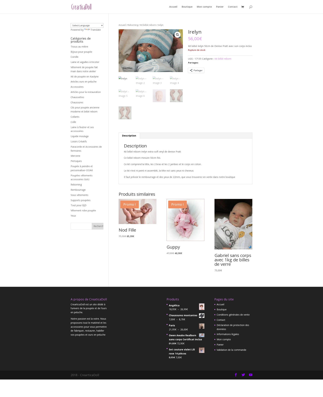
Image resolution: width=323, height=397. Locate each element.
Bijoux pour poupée (81, 51)
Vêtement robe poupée (83, 210)
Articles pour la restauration (86, 92)
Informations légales (228, 334)
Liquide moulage (80, 136)
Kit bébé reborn (148, 24)
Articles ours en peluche (84, 81)
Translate (96, 29)
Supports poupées (81, 200)
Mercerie (75, 155)
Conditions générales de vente (233, 314)
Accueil (173, 7)
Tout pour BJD (78, 205)
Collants (75, 116)
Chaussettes (77, 97)
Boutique (187, 7)
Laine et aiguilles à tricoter (85, 62)
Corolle (74, 56)
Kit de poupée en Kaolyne (85, 76)
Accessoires (77, 86)
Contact (233, 7)
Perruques (76, 161)
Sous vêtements (79, 195)
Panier (220, 7)
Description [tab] (129, 135)
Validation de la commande (231, 349)
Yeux (73, 215)
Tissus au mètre (79, 46)
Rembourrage (78, 189)
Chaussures (77, 102)
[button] (177, 35)
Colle (73, 122)
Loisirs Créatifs (79, 141)
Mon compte (204, 7)
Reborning (133, 24)
